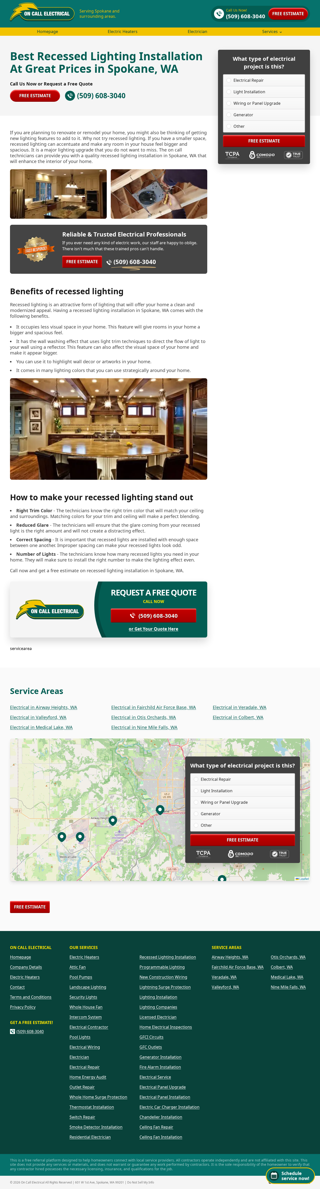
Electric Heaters (123, 31)
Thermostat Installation (92, 1107)
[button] (113, 820)
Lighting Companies (158, 1007)
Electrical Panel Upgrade (163, 1087)
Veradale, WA (224, 977)
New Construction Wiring (163, 977)
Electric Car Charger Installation (170, 1107)
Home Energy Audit (88, 1077)
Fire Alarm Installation (160, 1067)
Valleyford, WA (225, 987)
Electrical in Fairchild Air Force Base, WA (153, 707)
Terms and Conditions (31, 997)
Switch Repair (82, 1117)
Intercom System (86, 1017)
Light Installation (249, 91)
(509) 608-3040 (135, 262)
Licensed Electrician (158, 1017)
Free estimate (288, 13)
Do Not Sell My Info (140, 1182)
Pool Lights (80, 1037)
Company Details (26, 967)
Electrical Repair (249, 80)
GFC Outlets (151, 1047)
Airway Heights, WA (230, 957)
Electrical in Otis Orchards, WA (143, 717)
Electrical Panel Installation (165, 1097)
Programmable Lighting (162, 967)
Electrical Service (155, 1077)
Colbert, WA (282, 967)
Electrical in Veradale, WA (239, 707)
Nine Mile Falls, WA (288, 987)
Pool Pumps (81, 977)
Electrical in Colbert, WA (238, 717)
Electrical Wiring (85, 1047)
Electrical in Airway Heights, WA (43, 707)
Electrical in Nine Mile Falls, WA (144, 727)
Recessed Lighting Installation (168, 957)
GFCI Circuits (152, 1037)
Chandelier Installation (161, 1117)
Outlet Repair (82, 1087)
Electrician (197, 31)
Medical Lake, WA (287, 977)
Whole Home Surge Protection (98, 1097)
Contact (17, 987)
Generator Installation (161, 1057)
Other (239, 126)
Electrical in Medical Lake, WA (41, 727)
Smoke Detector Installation (96, 1127)
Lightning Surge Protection (165, 987)
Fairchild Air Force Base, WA (238, 967)
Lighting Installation (158, 997)
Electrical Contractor (89, 1027)
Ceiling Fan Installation (161, 1137)
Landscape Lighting (88, 987)
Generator (243, 115)
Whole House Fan (86, 1007)
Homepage (47, 31)
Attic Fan (78, 967)
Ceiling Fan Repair (156, 1127)
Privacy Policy (23, 1007)
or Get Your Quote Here (153, 629)
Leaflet (304, 878)
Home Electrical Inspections (166, 1027)
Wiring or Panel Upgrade (257, 103)
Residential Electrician (90, 1137)
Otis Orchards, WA (288, 957)
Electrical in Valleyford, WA (38, 717)
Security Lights (83, 997)
